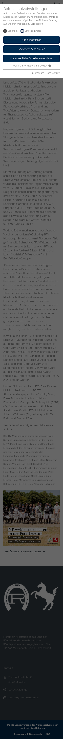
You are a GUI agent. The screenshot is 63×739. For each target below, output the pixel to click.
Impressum (38, 73)
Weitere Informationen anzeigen (30, 65)
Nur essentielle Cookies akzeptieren (31, 58)
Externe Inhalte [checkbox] (33, 30)
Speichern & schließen (31, 49)
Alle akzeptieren (31, 39)
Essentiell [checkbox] (13, 30)
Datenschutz (53, 73)
